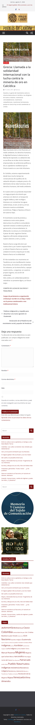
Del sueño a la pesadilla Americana (12, 458)
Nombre (4, 371)
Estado (15, 636)
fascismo (6, 639)
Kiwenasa (17, 89)
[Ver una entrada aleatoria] (31, 33)
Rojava (10, 677)
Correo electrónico (8, 379)
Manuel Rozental (8, 652)
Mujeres (20, 652)
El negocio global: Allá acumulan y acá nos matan (16, 455)
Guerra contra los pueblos (11, 642)
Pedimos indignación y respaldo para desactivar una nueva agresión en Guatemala (16, 313)
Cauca (27, 627)
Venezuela (19, 677)
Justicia (12, 645)
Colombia (7, 632)
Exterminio (20, 636)
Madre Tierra (25, 648)
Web (2, 388)
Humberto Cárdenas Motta (25, 642)
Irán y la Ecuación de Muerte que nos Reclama (15, 452)
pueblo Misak (4, 664)
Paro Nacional (15, 660)
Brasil (21, 628)
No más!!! (6, 62)
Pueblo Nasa (15, 663)
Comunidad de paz (18, 632)
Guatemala (26, 639)
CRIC (26, 632)
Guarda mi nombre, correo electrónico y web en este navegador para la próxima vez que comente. (16, 403)
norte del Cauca (6, 660)
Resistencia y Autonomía (15, 671)
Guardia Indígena (16, 640)
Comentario (6, 346)
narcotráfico (19, 656)
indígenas (5, 645)
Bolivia (16, 627)
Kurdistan (18, 645)
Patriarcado (25, 660)
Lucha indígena (11, 648)
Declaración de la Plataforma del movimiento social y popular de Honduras (17, 322)
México (11, 656)
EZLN (25, 636)
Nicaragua (28, 656)
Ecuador (9, 636)
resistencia (15, 667)
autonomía (7, 627)
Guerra (3, 642)
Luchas (19, 648)
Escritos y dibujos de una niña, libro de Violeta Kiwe (17, 465)
